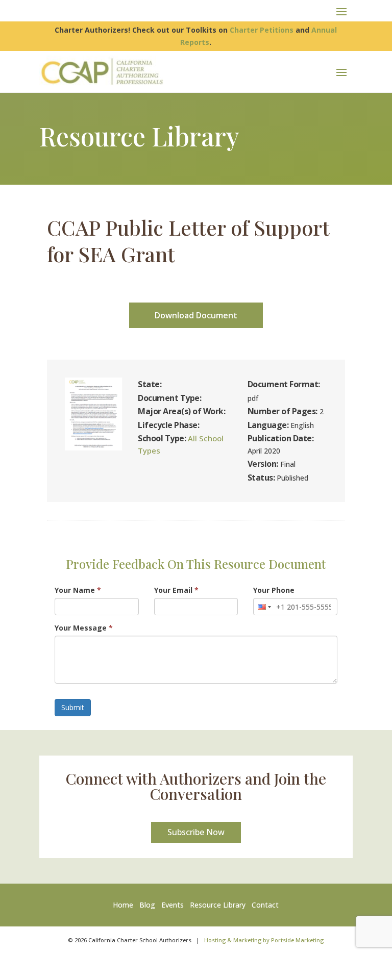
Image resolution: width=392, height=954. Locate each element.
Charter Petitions (261, 30)
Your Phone (274, 590)
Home (125, 905)
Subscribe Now (196, 832)
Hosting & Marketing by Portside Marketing (264, 940)
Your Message (84, 628)
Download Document (196, 315)
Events (172, 905)
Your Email (176, 590)
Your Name (78, 590)
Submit (72, 707)
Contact (265, 905)
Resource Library (218, 905)
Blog (147, 905)
